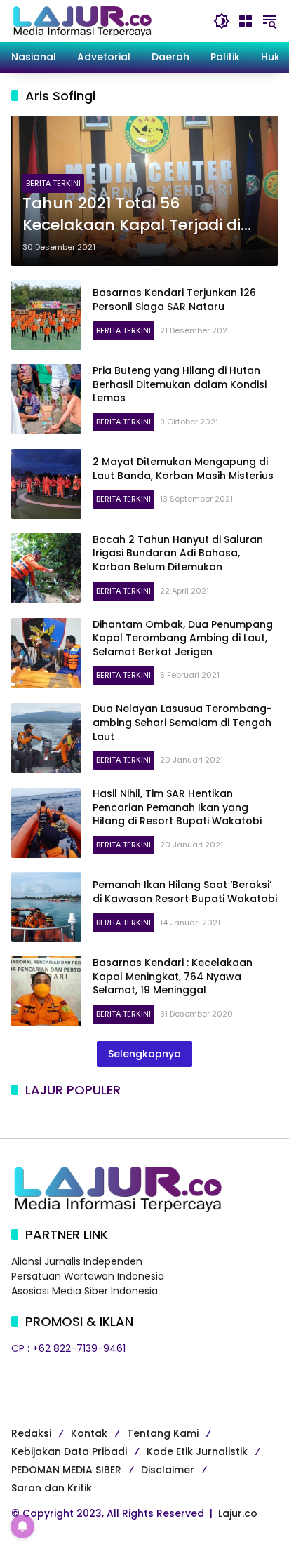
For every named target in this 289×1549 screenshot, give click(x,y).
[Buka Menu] (245, 21)
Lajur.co (237, 1513)
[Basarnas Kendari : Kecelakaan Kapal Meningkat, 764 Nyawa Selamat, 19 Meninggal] (46, 991)
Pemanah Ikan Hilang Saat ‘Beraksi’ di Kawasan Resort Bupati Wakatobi (185, 892)
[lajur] (81, 20)
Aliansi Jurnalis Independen (76, 1261)
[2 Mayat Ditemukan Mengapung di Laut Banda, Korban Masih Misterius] (46, 484)
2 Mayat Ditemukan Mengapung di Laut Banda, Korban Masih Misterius (183, 469)
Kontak (89, 1433)
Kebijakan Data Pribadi (69, 1451)
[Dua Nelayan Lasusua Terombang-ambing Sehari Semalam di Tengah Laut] (46, 738)
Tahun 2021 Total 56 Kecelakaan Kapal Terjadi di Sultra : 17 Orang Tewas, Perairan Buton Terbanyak (131, 214)
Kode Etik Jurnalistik (197, 1451)
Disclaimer (167, 1470)
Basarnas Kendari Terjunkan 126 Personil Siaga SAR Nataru (174, 300)
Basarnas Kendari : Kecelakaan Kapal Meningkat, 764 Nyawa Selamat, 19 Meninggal (173, 976)
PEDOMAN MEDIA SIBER (66, 1470)
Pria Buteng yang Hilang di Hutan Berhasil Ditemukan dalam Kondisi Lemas (180, 384)
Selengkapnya (144, 1054)
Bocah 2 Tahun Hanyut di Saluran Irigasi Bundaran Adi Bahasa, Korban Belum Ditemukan (178, 553)
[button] (221, 21)
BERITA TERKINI (53, 183)
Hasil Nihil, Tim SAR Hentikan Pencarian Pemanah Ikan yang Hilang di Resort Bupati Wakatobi (177, 807)
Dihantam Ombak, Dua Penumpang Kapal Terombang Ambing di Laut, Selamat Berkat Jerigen (183, 638)
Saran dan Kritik (51, 1488)
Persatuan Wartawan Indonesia (87, 1276)
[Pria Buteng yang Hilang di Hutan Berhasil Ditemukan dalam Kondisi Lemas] (46, 399)
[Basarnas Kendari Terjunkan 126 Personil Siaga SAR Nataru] (46, 315)
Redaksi (31, 1433)
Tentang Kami (163, 1433)
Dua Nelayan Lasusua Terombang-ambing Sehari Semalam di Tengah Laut (182, 722)
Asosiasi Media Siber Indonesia (84, 1291)
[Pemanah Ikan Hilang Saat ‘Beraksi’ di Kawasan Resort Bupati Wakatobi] (46, 907)
